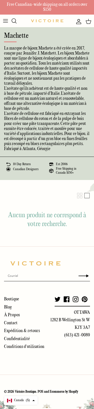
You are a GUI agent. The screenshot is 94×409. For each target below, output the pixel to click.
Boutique (11, 299)
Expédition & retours (22, 331)
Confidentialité (17, 339)
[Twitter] (57, 299)
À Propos (12, 315)
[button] (21, 400)
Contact (11, 323)
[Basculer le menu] (5, 20)
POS (40, 392)
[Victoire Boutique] (47, 20)
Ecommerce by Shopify (64, 392)
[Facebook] (66, 299)
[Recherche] (16, 20)
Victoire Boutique (25, 392)
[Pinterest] (84, 299)
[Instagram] (75, 299)
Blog (8, 307)
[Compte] (77, 21)
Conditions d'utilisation (24, 346)
